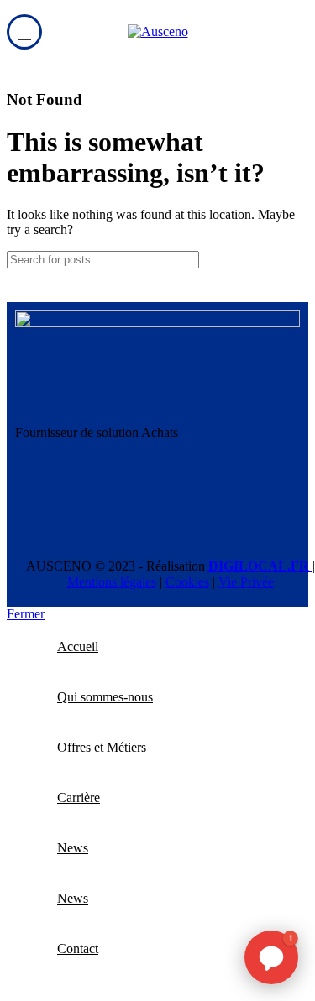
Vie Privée (246, 582)
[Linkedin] (36, 492)
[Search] (289, 259)
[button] (271, 957)
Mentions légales (111, 582)
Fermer (26, 614)
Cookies (187, 582)
